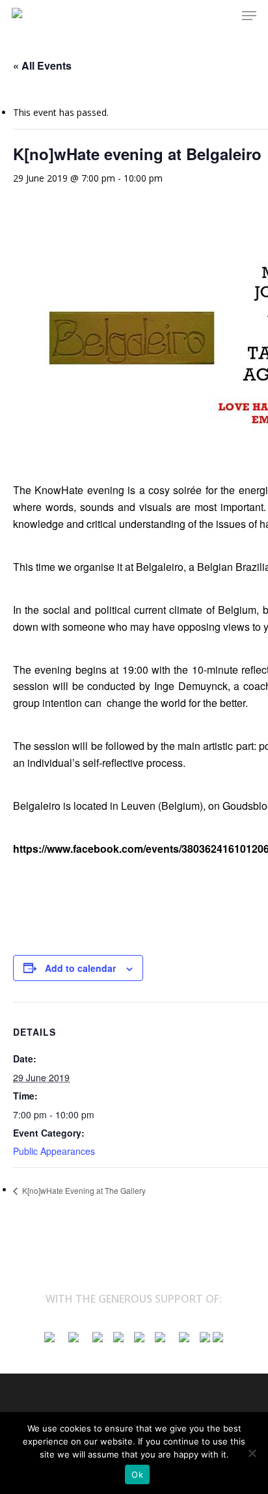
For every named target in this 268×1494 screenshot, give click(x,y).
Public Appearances (54, 1150)
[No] (251, 1452)
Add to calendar (80, 968)
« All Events (42, 65)
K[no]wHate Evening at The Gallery (83, 1190)
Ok (137, 1474)
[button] (249, 15)
